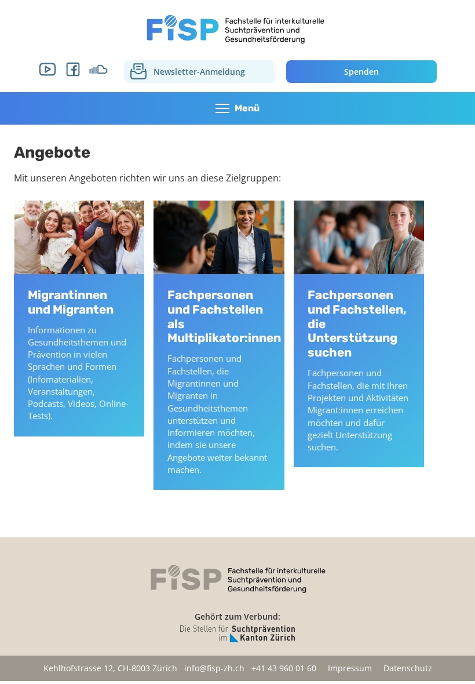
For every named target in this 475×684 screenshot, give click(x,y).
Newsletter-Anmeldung (199, 71)
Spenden (361, 71)
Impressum (350, 668)
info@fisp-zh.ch (214, 668)
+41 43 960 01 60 (283, 668)
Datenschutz (407, 668)
